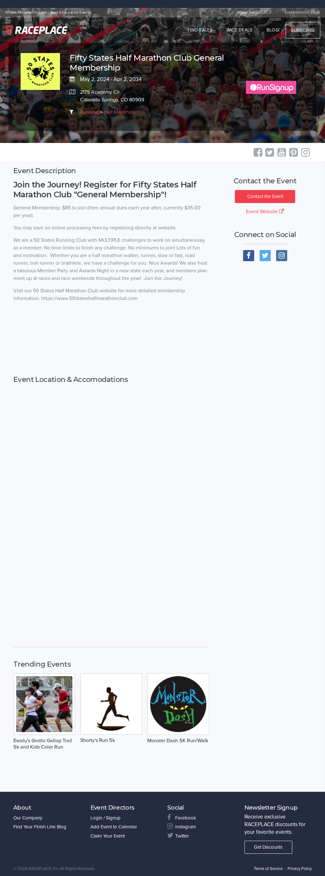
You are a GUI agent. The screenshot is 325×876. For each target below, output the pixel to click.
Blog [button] (273, 30)
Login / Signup (105, 818)
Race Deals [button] (240, 30)
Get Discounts (268, 847)
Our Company (27, 818)
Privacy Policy (300, 868)
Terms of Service (268, 868)
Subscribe (303, 30)
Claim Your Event (107, 836)
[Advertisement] (111, 339)
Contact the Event (265, 196)
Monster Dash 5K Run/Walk (177, 740)
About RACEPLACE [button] (254, 12)
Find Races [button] (200, 30)
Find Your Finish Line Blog (39, 827)
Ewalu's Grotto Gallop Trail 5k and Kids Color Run (42, 743)
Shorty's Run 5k (97, 740)
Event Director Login (302, 12)
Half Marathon (119, 112)
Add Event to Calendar (113, 827)
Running (89, 112)
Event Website (262, 211)
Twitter (182, 836)
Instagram (185, 827)
